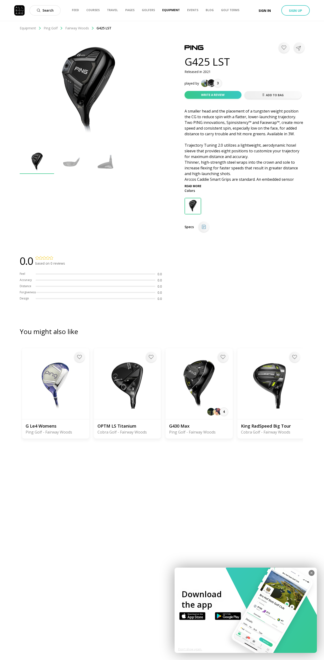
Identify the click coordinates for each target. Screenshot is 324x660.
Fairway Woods (77, 28)
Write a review (213, 95)
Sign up (295, 10)
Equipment (28, 28)
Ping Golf (51, 28)
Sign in (265, 10)
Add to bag (275, 95)
